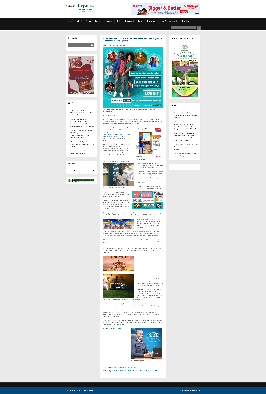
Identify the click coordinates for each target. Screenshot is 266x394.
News (119, 328)
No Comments (120, 45)
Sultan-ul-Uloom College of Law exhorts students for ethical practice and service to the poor (82, 144)
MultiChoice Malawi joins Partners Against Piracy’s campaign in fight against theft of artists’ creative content (131, 371)
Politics (88, 21)
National (79, 21)
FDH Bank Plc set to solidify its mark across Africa (119, 367)
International (129, 21)
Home (70, 21)
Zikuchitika (185, 21)
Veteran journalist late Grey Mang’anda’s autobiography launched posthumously (81, 112)
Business (98, 21)
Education (109, 21)
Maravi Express (75, 391)
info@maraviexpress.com (193, 391)
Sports (140, 21)
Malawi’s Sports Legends (169, 21)
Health (119, 21)
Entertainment (151, 21)
